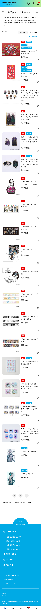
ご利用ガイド (11, 531)
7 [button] (26, 495)
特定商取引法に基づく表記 (12, 575)
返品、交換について (13, 549)
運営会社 (9, 565)
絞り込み (33, 32)
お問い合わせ (11, 554)
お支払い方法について (13, 537)
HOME (4, 502)
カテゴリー (10, 502)
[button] (33, 496)
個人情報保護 (9, 579)
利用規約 (9, 559)
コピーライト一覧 (10, 583)
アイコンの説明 (32, 36)
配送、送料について (13, 541)
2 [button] (14, 495)
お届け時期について (13, 545)
